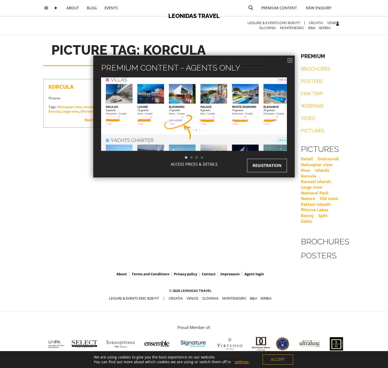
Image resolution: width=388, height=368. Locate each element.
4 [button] (204, 157)
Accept (278, 359)
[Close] (290, 60)
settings (242, 362)
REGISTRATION (267, 165)
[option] (194, 123)
